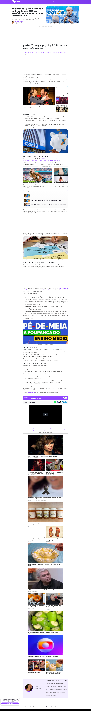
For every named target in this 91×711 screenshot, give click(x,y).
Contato (43, 706)
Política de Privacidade (51, 706)
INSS (78, 1)
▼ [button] (76, 23)
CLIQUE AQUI (31, 392)
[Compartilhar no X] (60, 402)
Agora (65, 1)
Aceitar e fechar (10, 703)
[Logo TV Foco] (16, 1)
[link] (29, 688)
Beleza (74, 1)
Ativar (65, 397)
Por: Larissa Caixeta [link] (19, 21)
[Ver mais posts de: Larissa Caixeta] (13, 22)
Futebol (70, 1)
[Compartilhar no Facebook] (58, 402)
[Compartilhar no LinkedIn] (63, 402)
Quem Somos (18, 706)
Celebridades (60, 1)
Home (45, 1)
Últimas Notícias (52, 1)
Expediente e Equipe (27, 706)
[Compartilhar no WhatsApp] (55, 402)
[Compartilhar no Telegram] (65, 402)
